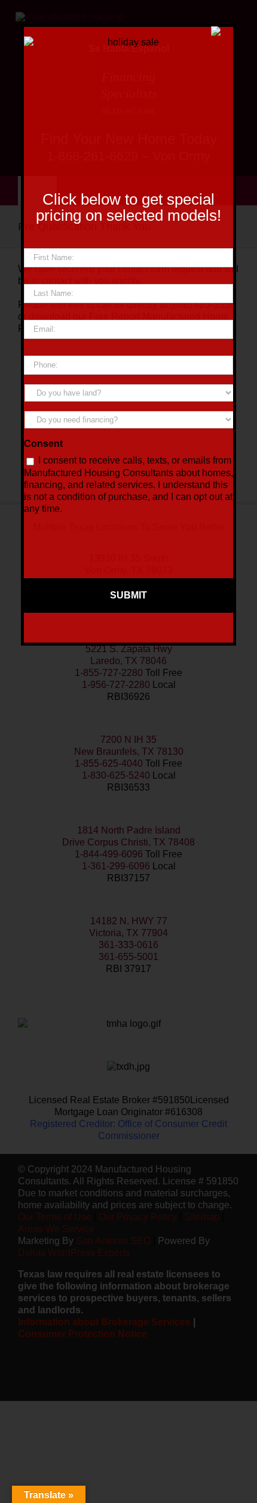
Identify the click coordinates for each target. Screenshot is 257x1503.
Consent (43, 444)
